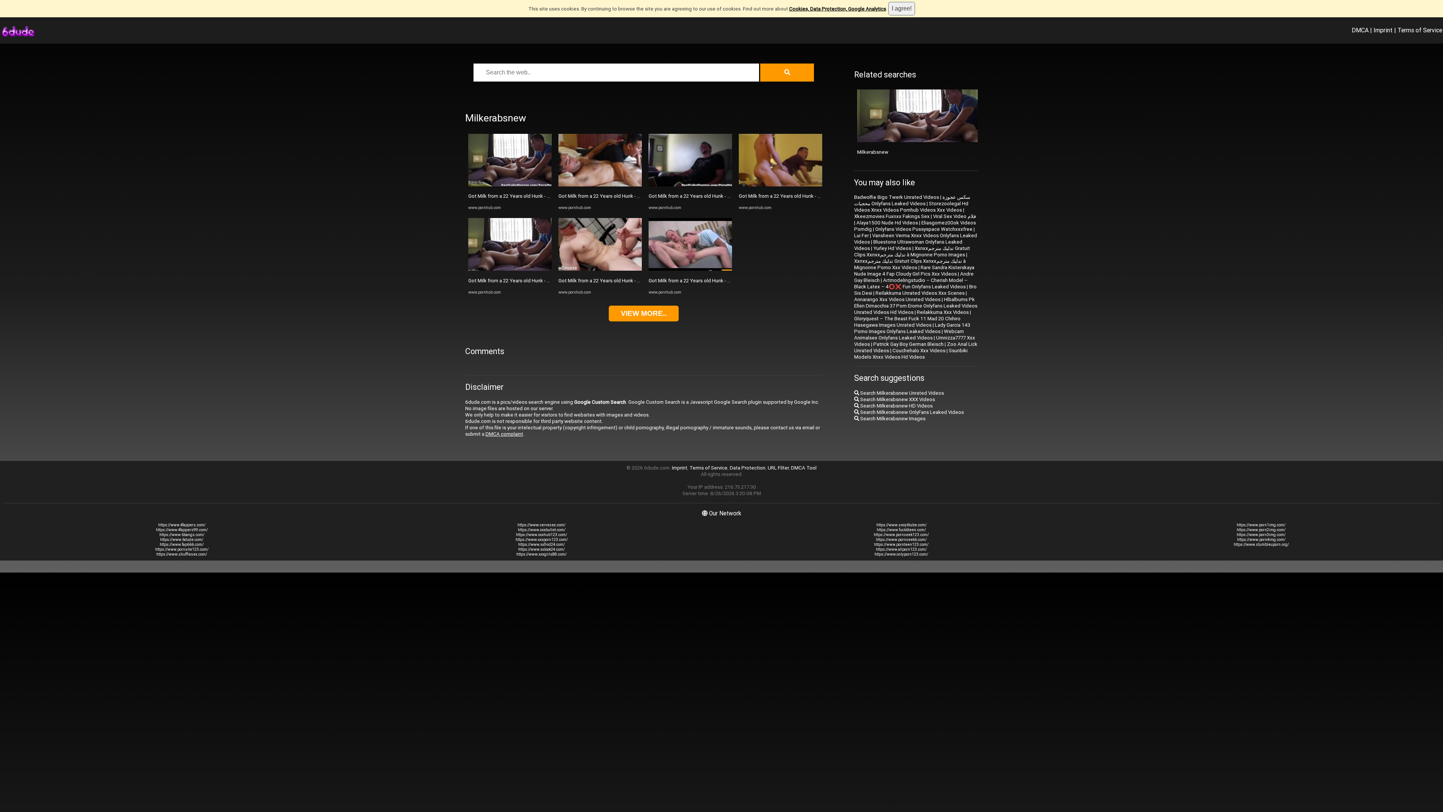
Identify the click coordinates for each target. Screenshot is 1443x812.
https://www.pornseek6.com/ (901, 539)
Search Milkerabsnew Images (892, 418)
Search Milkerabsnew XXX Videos (897, 399)
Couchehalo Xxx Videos (918, 350)
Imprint (1383, 30)
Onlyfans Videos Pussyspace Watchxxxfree (924, 229)
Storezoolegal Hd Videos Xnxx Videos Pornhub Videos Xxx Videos (911, 206)
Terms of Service (1420, 30)
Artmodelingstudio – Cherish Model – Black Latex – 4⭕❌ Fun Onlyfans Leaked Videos (911, 283)
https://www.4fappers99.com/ (182, 529)
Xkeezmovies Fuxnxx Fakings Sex (892, 216)
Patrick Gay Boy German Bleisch (908, 344)
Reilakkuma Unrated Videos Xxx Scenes (920, 293)
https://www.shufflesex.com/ (181, 554)
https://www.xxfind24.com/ (541, 544)
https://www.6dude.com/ (181, 539)
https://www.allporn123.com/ (901, 549)
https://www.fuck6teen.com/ (901, 529)
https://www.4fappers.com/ (182, 525)
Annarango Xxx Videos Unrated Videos (897, 299)
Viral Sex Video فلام (954, 216)
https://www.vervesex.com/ (541, 525)
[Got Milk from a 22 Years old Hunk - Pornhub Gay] (510, 185)
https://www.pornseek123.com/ (901, 534)
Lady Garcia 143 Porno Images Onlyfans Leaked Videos (912, 328)
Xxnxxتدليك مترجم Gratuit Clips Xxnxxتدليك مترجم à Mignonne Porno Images (912, 251)
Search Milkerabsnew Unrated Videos (901, 393)
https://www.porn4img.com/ (1261, 539)
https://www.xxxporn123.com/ (542, 539)
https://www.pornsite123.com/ (182, 549)
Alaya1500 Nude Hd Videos (887, 223)
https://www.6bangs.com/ (181, 534)
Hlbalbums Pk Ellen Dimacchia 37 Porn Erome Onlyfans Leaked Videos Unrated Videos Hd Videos (915, 305)
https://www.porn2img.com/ (1261, 529)
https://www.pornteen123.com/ (901, 544)
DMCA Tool (804, 468)
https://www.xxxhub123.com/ (541, 534)
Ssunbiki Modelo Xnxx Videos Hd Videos (911, 353)
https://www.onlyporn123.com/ (901, 554)
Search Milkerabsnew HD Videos (896, 406)
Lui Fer (861, 235)
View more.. (644, 313)
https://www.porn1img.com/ (1261, 525)
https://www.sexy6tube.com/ (901, 525)
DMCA (1360, 30)
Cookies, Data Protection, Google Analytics (837, 9)
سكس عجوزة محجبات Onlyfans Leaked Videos (912, 200)
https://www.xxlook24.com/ (541, 549)
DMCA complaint (504, 434)
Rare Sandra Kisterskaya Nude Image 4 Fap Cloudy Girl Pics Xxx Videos (914, 270)
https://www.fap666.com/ (182, 544)
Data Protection (747, 468)
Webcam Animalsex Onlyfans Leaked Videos (909, 334)
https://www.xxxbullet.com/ (542, 529)
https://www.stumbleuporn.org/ (1261, 544)
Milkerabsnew (872, 152)
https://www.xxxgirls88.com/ (541, 554)
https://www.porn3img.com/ (1261, 534)
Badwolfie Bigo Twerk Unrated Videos (896, 197)
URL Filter (778, 468)
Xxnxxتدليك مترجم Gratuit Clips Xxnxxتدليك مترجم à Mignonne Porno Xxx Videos (910, 264)
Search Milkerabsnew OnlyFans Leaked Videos (911, 412)
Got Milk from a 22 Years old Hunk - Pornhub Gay (521, 196)
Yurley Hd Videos (892, 248)
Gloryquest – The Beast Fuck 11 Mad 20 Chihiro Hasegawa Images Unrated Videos (907, 321)
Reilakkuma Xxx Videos (943, 312)
